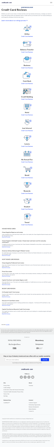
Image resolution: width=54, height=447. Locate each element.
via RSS (7, 324)
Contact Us (31, 411)
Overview (31, 385)
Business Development (34, 407)
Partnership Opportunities (34, 404)
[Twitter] (21, 377)
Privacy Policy (39, 362)
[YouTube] (32, 377)
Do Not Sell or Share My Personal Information (14, 389)
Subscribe (45, 359)
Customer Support (33, 402)
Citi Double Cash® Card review (11, 292)
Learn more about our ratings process (13, 20)
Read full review (6, 237)
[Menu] (51, 2)
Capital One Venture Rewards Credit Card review (16, 309)
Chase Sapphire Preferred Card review (13, 263)
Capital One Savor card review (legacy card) (14, 280)
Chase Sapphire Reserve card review (12, 232)
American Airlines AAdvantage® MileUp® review (16, 251)
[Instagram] (28, 377)
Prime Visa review (7, 271)
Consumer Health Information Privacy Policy (13, 391)
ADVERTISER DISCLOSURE (27, 7)
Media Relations (32, 409)
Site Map (6, 396)
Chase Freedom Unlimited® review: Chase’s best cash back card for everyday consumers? (24, 241)
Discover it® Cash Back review (10, 300)
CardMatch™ (7, 402)
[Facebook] (25, 377)
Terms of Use (6, 394)
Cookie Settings (7, 387)
